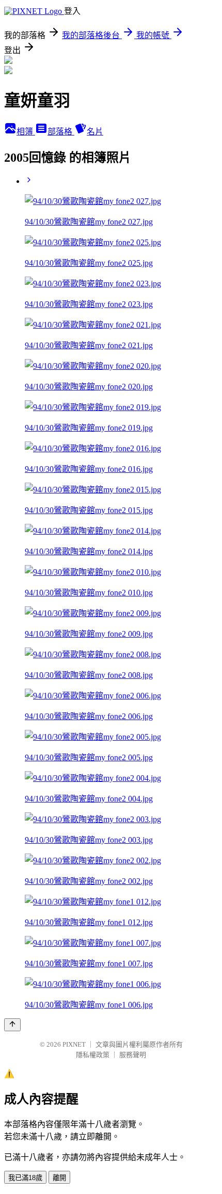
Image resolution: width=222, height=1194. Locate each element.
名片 (95, 131)
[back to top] (12, 1024)
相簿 (26, 131)
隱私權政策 (92, 1055)
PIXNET (74, 1044)
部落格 (60, 131)
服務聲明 (132, 1055)
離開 (59, 1178)
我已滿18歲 (25, 1178)
